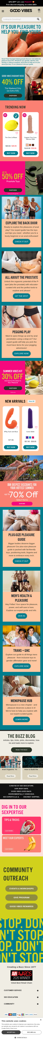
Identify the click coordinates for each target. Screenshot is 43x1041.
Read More (10, 776)
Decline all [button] (31, 1032)
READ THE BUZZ (21, 750)
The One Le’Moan (11, 137)
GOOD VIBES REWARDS (21, 906)
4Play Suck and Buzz (11, 432)
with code (21, 2)
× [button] (40, 1020)
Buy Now (11, 153)
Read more (13, 1028)
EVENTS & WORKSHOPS (21, 888)
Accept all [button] (11, 1032)
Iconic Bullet (30, 432)
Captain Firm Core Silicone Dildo (30, 138)
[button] (3, 10)
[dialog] (21, 1029)
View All (31, 401)
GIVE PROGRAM (21, 897)
